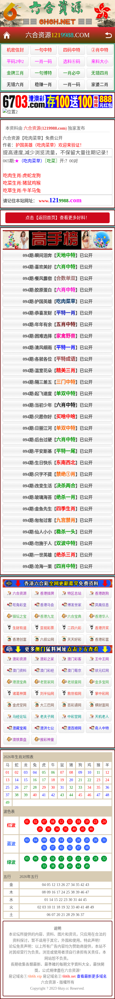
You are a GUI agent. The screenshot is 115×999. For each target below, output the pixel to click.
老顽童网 (74, 682)
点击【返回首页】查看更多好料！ (57, 217)
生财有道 (19, 628)
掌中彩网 (102, 693)
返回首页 (7, 35)
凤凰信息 (102, 605)
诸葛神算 (19, 693)
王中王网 (102, 659)
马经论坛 (19, 716)
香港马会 (47, 605)
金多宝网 (102, 682)
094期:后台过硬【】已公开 (58, 439)
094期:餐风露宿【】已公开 (58, 278)
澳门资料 (19, 670)
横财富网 (102, 705)
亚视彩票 (47, 628)
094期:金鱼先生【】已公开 (58, 508)
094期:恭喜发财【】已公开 (58, 313)
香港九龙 (47, 616)
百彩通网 (74, 705)
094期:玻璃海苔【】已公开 (58, 497)
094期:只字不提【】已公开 (58, 474)
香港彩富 (102, 639)
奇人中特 (102, 728)
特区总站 (74, 593)
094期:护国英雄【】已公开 (58, 301)
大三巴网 (47, 705)
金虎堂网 (19, 705)
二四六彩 (74, 628)
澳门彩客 (74, 659)
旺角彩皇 (19, 605)
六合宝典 (74, 616)
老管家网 (47, 682)
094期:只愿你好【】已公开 (58, 416)
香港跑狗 (102, 593)
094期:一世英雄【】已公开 (58, 555)
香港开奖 (102, 628)
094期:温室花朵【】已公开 (58, 370)
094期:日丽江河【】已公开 (58, 428)
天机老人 (102, 716)
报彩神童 (47, 740)
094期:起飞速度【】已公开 (58, 393)
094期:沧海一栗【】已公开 (58, 566)
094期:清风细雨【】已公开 (58, 347)
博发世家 (74, 605)
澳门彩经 (47, 670)
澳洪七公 (47, 728)
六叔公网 (47, 639)
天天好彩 (74, 639)
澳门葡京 (74, 670)
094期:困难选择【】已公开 (58, 336)
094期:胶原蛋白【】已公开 (58, 290)
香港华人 (102, 616)
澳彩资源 (19, 659)
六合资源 (19, 593)
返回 (108, 35)
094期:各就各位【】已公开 (58, 359)
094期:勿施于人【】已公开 (58, 543)
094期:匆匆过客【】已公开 (58, 520)
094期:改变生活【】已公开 (58, 485)
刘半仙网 (47, 693)
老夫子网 (47, 716)
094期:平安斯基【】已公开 (58, 451)
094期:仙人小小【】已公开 (58, 531)
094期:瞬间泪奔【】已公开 (58, 255)
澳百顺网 (74, 728)
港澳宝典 (19, 682)
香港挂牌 (47, 593)
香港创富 (19, 639)
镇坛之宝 (19, 616)
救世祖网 (74, 693)
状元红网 (102, 670)
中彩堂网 (74, 716)
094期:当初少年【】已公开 (58, 405)
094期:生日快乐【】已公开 (58, 462)
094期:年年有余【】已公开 (58, 324)
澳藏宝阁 (19, 728)
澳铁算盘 (19, 740)
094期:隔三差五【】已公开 (58, 382)
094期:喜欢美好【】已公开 (58, 267)
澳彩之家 (47, 659)
